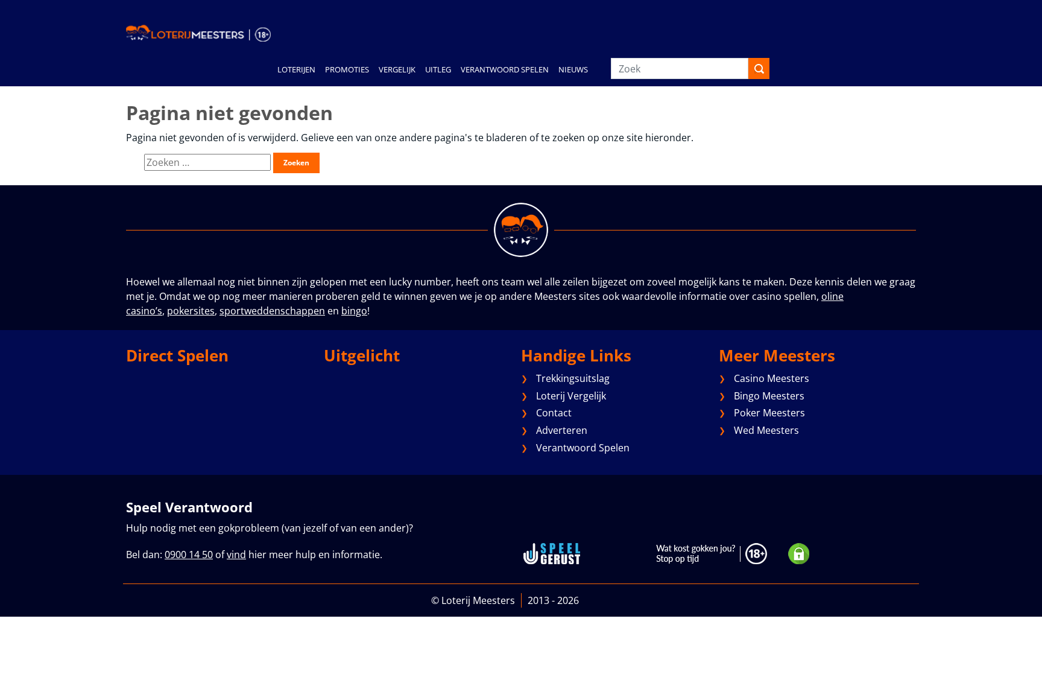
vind (236, 554)
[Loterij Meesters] (198, 32)
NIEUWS (573, 69)
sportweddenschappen (272, 310)
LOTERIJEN (296, 69)
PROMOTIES (347, 69)
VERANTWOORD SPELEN (505, 69)
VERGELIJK (397, 69)
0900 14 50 (189, 554)
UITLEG (438, 69)
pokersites (191, 310)
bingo (354, 310)
